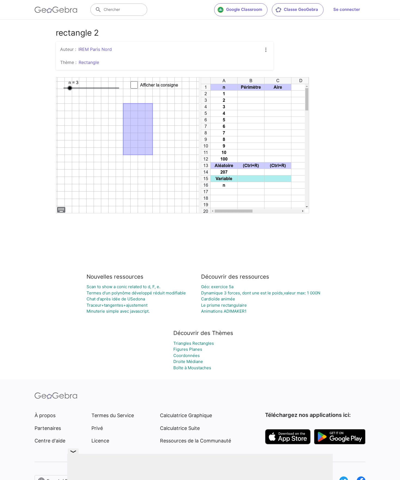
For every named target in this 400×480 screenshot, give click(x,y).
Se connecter (346, 9)
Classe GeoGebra (301, 9)
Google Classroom (244, 9)
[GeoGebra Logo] (56, 10)
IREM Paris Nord (95, 49)
